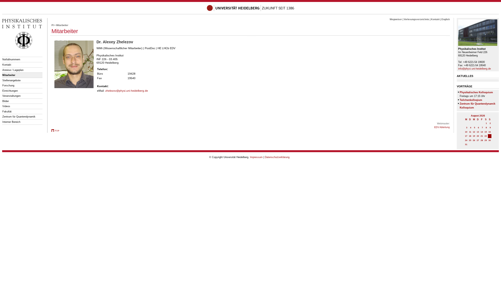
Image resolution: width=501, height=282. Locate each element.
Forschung (8, 85)
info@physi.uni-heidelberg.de (474, 68)
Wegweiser (396, 19)
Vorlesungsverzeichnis (416, 19)
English (446, 19)
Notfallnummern (11, 59)
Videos (6, 106)
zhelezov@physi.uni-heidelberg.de (126, 90)
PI (52, 25)
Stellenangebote (11, 80)
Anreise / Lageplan (12, 70)
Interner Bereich (11, 121)
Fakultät (7, 111)
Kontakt (6, 64)
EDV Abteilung (442, 127)
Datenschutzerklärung (277, 157)
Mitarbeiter (8, 75)
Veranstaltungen (11, 95)
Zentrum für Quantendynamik (18, 116)
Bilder (5, 101)
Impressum (256, 157)
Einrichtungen (10, 90)
